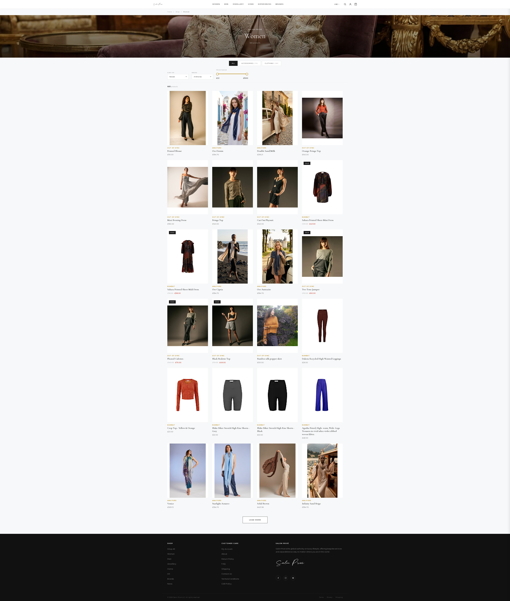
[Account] (350, 4)
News (169, 584)
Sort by (170, 72)
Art (168, 574)
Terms (321, 597)
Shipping (226, 569)
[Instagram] (285, 578)
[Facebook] (278, 578)
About (224, 554)
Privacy (329, 597)
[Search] (345, 4)
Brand (194, 72)
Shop (178, 12)
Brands (280, 4)
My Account (227, 549)
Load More (255, 520)
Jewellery (238, 4)
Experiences (264, 4)
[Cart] (355, 4)
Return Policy (228, 559)
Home (251, 4)
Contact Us (227, 574)
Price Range (221, 70)
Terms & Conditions (230, 579)
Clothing (271, 63)
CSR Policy (226, 584)
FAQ (224, 564)
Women (216, 4)
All (233, 63)
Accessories (249, 63)
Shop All (171, 549)
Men (226, 4)
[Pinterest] (293, 578)
